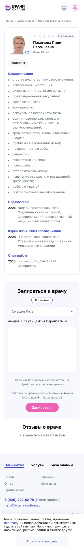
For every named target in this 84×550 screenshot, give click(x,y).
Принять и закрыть (42, 541)
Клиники (48, 477)
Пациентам (14, 465)
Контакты (48, 483)
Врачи (9, 477)
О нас (8, 483)
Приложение (14, 490)
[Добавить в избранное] (27, 52)
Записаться (42, 407)
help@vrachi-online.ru (22, 505)
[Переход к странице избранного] (64, 7)
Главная (9, 20)
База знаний (61, 465)
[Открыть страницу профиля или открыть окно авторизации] (75, 7)
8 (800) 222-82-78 (19, 499)
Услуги (37, 465)
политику (11, 523)
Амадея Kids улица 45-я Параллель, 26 (38, 321)
